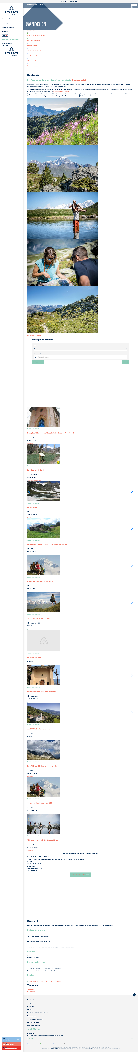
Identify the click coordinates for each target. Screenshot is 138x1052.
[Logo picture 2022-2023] (31, 1043)
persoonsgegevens (33, 1022)
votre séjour (85, 1049)
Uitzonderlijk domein (8, 27)
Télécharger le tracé (79, 874)
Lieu (35, 345)
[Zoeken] (2, 56)
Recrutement (31, 1016)
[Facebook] (28, 1030)
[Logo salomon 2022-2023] (44, 1043)
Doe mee (69, 1)
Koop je (8, 1043)
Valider (125, 362)
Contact (29, 1010)
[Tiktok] (31, 1030)
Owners (29, 1003)
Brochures (30, 1006)
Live (4, 35)
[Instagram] (36, 1030)
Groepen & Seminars (33, 1026)
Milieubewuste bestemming (10, 39)
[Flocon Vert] (66, 1043)
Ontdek (10, 1048)
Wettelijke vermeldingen (35, 1019)
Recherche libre (38, 354)
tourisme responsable (90, 1048)
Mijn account (125, 7)
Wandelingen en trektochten (31, 30)
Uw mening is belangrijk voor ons (37, 1013)
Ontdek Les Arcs (7, 19)
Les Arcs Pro (31, 1000)
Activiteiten (5, 31)
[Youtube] (39, 1030)
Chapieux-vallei (79, 80)
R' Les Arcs (28, 1044)
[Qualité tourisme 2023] (56, 1043)
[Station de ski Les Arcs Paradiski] (11, 10)
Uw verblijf (5, 23)
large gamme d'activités (54, 1048)
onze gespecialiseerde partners (62, 91)
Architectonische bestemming (7, 44)
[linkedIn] (34, 1030)
